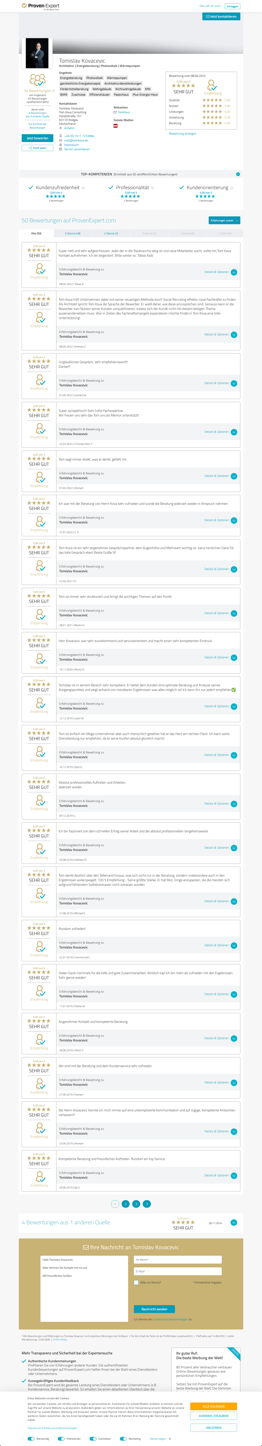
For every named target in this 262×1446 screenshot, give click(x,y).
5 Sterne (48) (72, 233)
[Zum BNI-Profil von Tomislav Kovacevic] (116, 128)
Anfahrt (69, 128)
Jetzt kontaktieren (223, 16)
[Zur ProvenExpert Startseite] (40, 7)
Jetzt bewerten (37, 137)
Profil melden (60, 1339)
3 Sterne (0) (149, 233)
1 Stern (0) (225, 233)
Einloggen (232, 6)
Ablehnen (213, 1427)
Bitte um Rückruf (150, 1282)
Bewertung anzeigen (182, 133)
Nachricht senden (154, 1308)
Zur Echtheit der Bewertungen (37, 125)
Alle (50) (36, 233)
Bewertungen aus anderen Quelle (37, 114)
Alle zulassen (214, 1406)
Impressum (34, 1428)
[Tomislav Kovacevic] (37, 53)
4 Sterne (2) (111, 233)
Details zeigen (158, 1439)
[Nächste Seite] (147, 1204)
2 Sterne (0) (187, 233)
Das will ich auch (210, 6)
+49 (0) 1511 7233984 (79, 136)
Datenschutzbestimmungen (60, 1428)
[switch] (61, 1439)
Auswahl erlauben (213, 1416)
